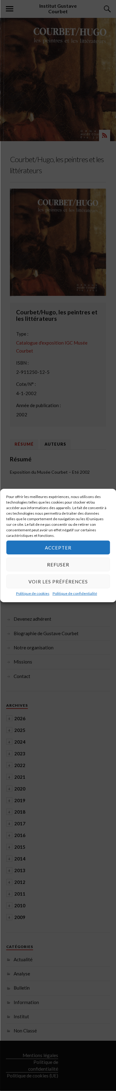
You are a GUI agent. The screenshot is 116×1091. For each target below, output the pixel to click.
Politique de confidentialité (75, 593)
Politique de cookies (32, 593)
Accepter (58, 547)
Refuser (58, 564)
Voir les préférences (58, 581)
